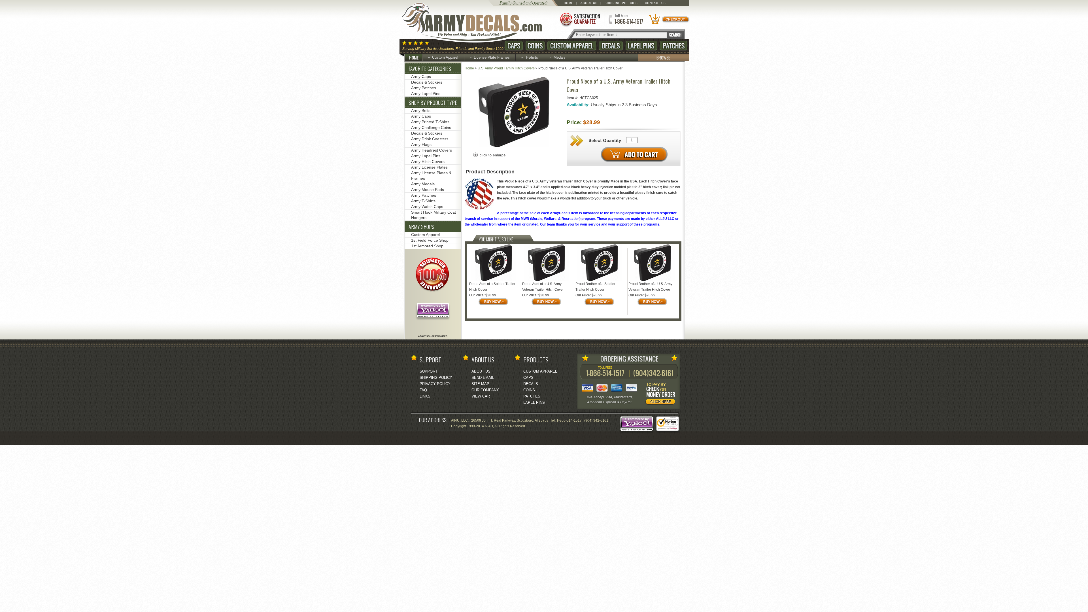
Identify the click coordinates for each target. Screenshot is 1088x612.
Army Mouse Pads (427, 189)
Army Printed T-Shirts (430, 122)
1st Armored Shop (427, 246)
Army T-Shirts (423, 201)
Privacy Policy (435, 384)
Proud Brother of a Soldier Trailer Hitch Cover (595, 287)
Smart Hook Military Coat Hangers (433, 215)
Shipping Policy (436, 377)
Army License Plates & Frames (431, 175)
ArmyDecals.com (477, 22)
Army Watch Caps (427, 206)
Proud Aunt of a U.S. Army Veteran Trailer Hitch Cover (543, 287)
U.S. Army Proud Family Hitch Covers (506, 68)
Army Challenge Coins (431, 127)
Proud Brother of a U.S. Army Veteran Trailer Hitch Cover (650, 287)
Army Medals (423, 184)
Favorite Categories (430, 68)
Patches (673, 45)
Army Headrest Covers (431, 150)
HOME (413, 57)
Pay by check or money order (661, 395)
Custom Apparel (571, 45)
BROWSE (663, 57)
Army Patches (423, 88)
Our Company (485, 390)
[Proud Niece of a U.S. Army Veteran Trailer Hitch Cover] (514, 146)
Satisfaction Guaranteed (579, 19)
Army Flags (421, 144)
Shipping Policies (621, 3)
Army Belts (420, 110)
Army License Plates (429, 167)
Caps (514, 45)
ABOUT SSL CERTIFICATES (432, 336)
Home (568, 3)
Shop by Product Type (433, 102)
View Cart (481, 396)
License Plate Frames (492, 57)
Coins (535, 45)
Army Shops (421, 226)
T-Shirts (531, 57)
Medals (560, 57)
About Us (589, 3)
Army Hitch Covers (428, 161)
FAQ (423, 390)
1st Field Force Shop (430, 240)
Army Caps (421, 76)
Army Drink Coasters (429, 139)
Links (425, 396)
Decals (611, 45)
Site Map (480, 384)
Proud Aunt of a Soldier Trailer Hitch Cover (492, 287)
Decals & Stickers (426, 82)
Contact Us (655, 3)
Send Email (482, 377)
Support (428, 371)
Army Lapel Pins (425, 93)
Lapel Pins (641, 45)
